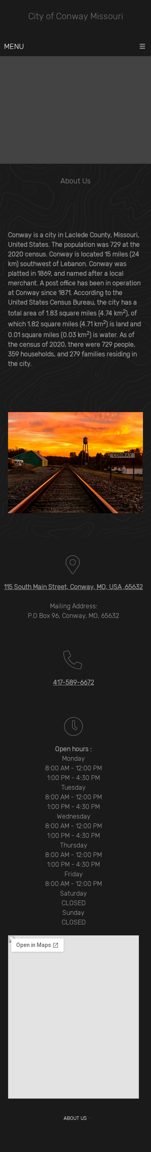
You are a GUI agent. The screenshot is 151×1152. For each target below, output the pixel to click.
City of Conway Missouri (75, 16)
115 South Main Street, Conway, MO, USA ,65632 (73, 587)
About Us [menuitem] (75, 1118)
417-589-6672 (73, 682)
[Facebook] (76, 1136)
